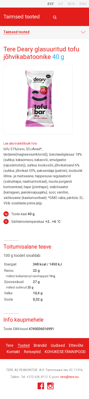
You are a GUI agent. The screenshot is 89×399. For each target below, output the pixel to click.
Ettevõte (76, 345)
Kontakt (13, 351)
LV (61, 4)
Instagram (50, 387)
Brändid (40, 345)
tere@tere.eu (69, 377)
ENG (83, 4)
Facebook (41, 387)
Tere (9, 345)
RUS (71, 4)
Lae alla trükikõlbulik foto (20, 143)
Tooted (23, 345)
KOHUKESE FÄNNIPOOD (65, 351)
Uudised (58, 345)
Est (51, 4)
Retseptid (32, 351)
